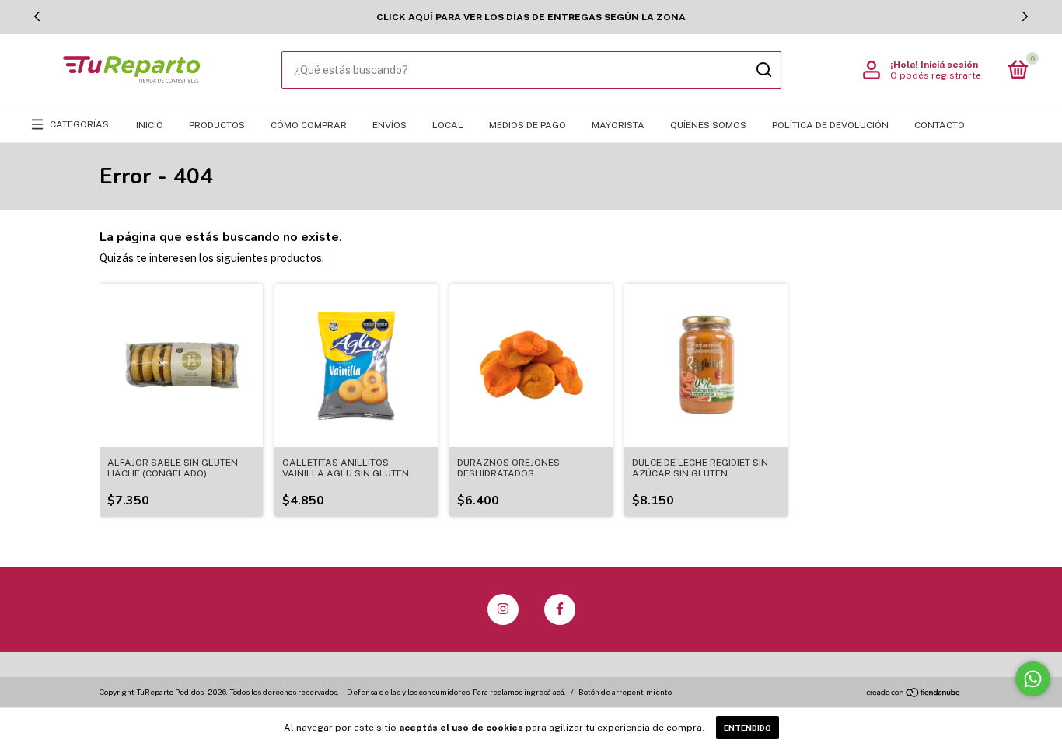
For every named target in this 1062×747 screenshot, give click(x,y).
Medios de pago (527, 125)
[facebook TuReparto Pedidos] (559, 609)
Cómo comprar (309, 125)
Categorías (79, 124)
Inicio (149, 125)
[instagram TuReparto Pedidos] (503, 609)
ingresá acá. (545, 691)
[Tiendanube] (913, 693)
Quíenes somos (708, 125)
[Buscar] (763, 70)
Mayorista (618, 125)
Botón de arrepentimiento (625, 691)
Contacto (939, 125)
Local (447, 125)
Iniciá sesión (949, 64)
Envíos (389, 125)
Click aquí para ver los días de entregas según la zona (531, 17)
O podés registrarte (935, 75)
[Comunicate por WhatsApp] (1032, 678)
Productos (217, 125)
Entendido (747, 727)
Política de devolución (830, 125)
